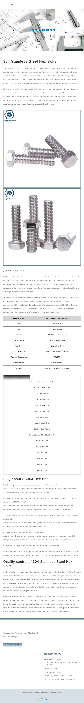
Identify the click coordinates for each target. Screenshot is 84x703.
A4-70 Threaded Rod (42, 405)
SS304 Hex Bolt (42, 441)
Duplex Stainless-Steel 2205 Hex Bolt (42, 435)
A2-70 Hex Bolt (42, 452)
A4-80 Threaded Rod (42, 411)
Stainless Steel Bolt (42, 417)
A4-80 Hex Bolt (42, 470)
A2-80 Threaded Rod (42, 399)
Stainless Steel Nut (42, 423)
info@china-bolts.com (54, 672)
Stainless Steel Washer (42, 429)
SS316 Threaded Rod (42, 388)
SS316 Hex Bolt (42, 447)
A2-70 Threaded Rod (42, 394)
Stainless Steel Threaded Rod (42, 382)
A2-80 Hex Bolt (42, 458)
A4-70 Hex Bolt (42, 464)
